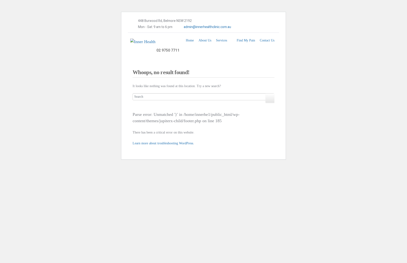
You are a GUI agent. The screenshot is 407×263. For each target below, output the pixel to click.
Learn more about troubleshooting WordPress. (163, 143)
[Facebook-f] (241, 27)
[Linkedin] (255, 27)
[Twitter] (248, 27)
